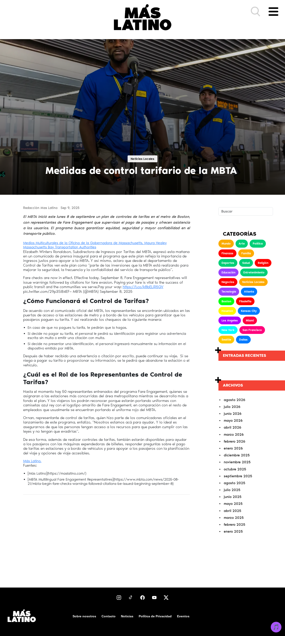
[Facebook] (142, 597)
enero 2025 (233, 531)
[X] (166, 597)
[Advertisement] (106, 536)
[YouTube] (154, 597)
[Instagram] (119, 597)
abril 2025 (232, 511)
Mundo (226, 243)
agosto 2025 (234, 483)
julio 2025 (232, 490)
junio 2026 (233, 413)
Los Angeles (230, 320)
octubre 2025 (235, 469)
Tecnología (229, 291)
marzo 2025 (234, 518)
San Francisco (252, 330)
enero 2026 (233, 448)
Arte (242, 243)
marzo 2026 (234, 434)
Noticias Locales (253, 282)
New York (228, 330)
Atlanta (249, 291)
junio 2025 (232, 497)
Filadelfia (245, 301)
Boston (226, 301)
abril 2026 (232, 427)
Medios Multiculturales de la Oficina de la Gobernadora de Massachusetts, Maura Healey (95, 243)
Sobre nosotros (84, 616)
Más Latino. (32, 461)
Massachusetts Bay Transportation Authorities (59, 247)
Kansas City (249, 311)
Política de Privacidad (155, 616)
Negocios (228, 282)
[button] (255, 11)
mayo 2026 (233, 420)
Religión (263, 263)
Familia (246, 253)
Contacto (109, 616)
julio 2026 (232, 407)
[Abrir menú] (273, 11)
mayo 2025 (233, 504)
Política (258, 243)
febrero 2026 (234, 441)
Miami (250, 320)
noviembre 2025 (237, 462)
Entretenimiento (254, 272)
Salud (246, 263)
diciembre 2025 (237, 455)
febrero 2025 (234, 524)
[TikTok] (130, 597)
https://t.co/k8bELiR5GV (143, 287)
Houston (227, 311)
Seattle (226, 339)
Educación (228, 272)
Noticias (127, 616)
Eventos (183, 616)
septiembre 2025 (238, 476)
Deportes (228, 263)
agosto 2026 (234, 400)
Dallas (243, 339)
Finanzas (227, 253)
